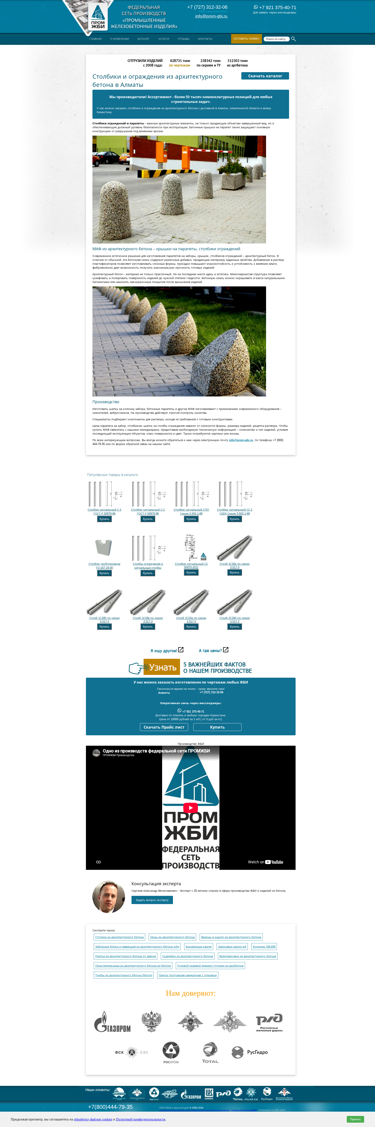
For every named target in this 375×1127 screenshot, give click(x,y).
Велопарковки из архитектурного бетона (247, 956)
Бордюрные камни (199, 946)
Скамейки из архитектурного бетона (187, 956)
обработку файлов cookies (93, 1119)
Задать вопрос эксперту (152, 900)
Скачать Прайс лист (164, 727)
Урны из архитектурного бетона (172, 937)
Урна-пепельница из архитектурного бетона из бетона (133, 965)
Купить (104, 519)
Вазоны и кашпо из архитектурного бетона (231, 937)
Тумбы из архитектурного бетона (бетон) (123, 975)
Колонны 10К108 (264, 946)
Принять (355, 1119)
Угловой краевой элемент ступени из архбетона (210, 965)
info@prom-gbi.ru (211, 16)
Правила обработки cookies (244, 1110)
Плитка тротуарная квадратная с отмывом (188, 975)
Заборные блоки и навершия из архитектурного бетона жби (137, 946)
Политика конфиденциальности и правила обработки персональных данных (194, 1110)
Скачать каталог (265, 76)
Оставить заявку (246, 38)
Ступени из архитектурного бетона (119, 937)
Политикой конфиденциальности (140, 1119)
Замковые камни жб (232, 946)
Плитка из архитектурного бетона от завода (125, 956)
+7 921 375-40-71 (277, 7)
